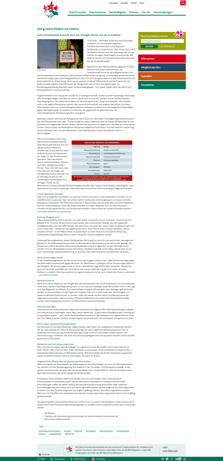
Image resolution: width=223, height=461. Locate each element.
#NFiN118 (69, 433)
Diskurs (42, 433)
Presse (134, 2)
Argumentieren (106, 431)
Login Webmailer (170, 450)
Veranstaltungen (163, 12)
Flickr (184, 459)
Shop (142, 2)
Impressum (59, 459)
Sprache (67, 431)
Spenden (146, 76)
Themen (134, 12)
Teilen (42, 459)
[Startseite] (48, 9)
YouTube (178, 459)
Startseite (113, 2)
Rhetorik (78, 431)
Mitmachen (148, 58)
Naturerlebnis (98, 12)
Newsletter (147, 85)
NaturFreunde (77, 12)
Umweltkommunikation (49, 431)
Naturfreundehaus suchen (154, 36)
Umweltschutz (123, 431)
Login (165, 447)
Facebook (167, 459)
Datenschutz (80, 459)
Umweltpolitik (55, 433)
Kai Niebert (91, 431)
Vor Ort (146, 12)
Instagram (163, 459)
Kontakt (124, 2)
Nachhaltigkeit (117, 12)
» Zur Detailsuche (167, 46)
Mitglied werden (150, 67)
